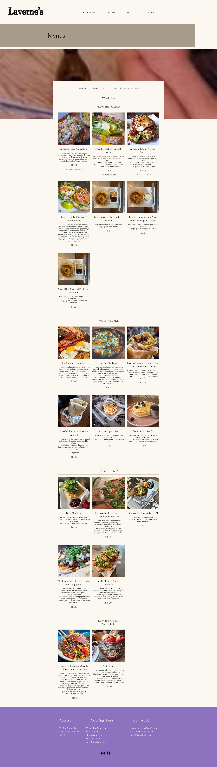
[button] (111, 12)
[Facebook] (108, 753)
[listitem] (74, 169)
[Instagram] (103, 753)
